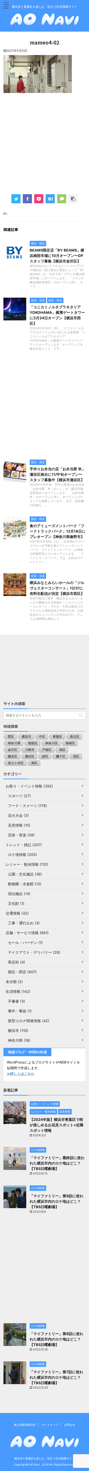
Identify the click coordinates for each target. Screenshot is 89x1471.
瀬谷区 (29, 756)
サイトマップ (50, 1424)
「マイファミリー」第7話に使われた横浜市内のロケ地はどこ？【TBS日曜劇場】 (56, 1377)
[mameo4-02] (50, 198)
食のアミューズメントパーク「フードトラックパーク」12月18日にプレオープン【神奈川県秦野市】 (58, 531)
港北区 (74, 736)
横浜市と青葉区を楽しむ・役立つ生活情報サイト (44, 1458)
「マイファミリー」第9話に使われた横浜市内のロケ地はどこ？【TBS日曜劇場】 (56, 1201)
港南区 (70, 743)
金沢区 (12, 750)
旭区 (62, 750)
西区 (11, 736)
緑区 (45, 756)
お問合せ (69, 1424)
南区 (34, 763)
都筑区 (33, 743)
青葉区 (57, 736)
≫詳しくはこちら (20, 1073)
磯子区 (60, 756)
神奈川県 (14, 743)
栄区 (76, 756)
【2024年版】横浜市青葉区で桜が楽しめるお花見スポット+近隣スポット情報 (56, 1125)
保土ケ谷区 (16, 763)
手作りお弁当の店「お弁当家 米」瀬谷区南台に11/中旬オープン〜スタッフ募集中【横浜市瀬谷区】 (57, 474)
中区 (42, 736)
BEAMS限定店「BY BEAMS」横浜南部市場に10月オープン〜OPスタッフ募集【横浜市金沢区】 (57, 255)
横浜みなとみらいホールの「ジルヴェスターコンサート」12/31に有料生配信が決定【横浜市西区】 (57, 588)
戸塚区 (47, 750)
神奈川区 (51, 743)
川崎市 (29, 750)
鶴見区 (12, 756)
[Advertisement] (44, 143)
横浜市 (26, 736)
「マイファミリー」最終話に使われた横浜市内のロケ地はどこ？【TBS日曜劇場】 (57, 1163)
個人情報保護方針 (25, 1424)
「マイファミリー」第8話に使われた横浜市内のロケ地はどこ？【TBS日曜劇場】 (56, 1339)
